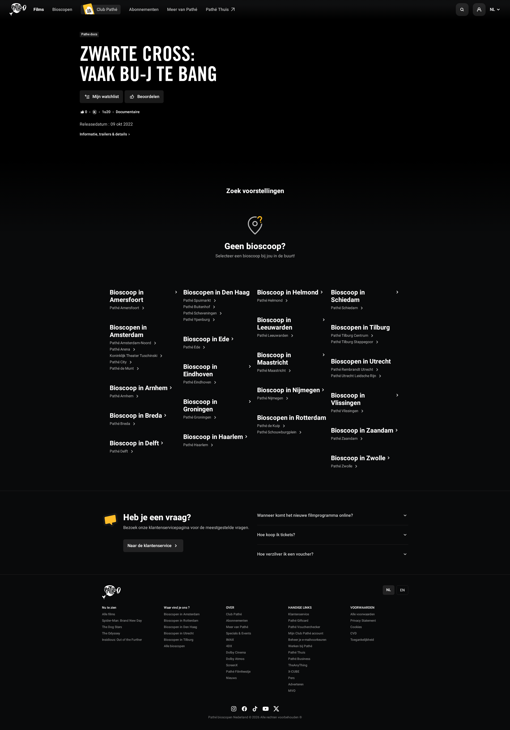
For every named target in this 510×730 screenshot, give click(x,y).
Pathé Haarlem (196, 445)
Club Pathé (107, 9)
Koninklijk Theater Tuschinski (134, 355)
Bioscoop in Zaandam (362, 430)
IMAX (230, 639)
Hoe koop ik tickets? (276, 535)
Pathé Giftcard (298, 620)
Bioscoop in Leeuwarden (274, 324)
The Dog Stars (112, 627)
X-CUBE (293, 671)
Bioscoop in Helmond (287, 292)
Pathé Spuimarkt (197, 300)
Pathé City (119, 362)
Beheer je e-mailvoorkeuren (307, 639)
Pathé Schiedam (345, 308)
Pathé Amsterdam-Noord (131, 343)
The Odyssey (111, 633)
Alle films (108, 614)
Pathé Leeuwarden (273, 335)
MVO (291, 690)
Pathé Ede (192, 347)
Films (38, 9)
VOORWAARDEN (362, 608)
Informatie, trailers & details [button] (103, 134)
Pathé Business (299, 658)
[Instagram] (234, 709)
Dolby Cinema (236, 652)
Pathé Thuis (218, 9)
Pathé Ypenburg (197, 319)
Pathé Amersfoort (125, 308)
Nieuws (231, 678)
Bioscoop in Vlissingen (348, 399)
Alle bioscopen (174, 646)
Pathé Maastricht (272, 370)
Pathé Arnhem (122, 396)
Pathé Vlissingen (345, 411)
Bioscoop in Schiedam (348, 296)
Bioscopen (62, 9)
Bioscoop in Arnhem (139, 388)
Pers (291, 678)
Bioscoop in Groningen (200, 405)
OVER (230, 608)
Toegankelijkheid (362, 639)
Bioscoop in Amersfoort (126, 296)
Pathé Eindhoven (197, 382)
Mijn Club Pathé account (305, 633)
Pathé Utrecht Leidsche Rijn (354, 376)
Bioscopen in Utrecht (361, 361)
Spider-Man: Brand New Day (122, 620)
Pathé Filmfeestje (238, 671)
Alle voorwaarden (362, 614)
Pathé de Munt (122, 368)
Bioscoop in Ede (206, 339)
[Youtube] (265, 709)
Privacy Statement (363, 620)
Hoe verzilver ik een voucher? (285, 554)
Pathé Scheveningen (200, 313)
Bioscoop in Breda (136, 416)
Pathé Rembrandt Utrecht (352, 369)
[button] (462, 9)
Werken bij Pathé (300, 646)
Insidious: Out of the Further (122, 639)
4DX (229, 646)
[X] (276, 709)
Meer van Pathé (182, 9)
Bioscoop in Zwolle (358, 458)
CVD (353, 633)
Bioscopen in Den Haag (216, 292)
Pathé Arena (120, 349)
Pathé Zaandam (344, 438)
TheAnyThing (297, 665)
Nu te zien (109, 608)
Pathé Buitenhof (197, 307)
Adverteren (296, 684)
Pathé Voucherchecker (304, 627)
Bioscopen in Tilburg (360, 327)
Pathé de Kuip (269, 426)
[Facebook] (244, 709)
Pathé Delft (119, 451)
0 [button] (86, 112)
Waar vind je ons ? (177, 608)
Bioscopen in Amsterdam (128, 331)
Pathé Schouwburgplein (277, 432)
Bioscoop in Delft (134, 443)
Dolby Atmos (235, 658)
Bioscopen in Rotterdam (291, 418)
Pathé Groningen (197, 417)
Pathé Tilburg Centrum (350, 335)
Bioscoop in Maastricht (274, 359)
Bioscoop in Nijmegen (288, 390)
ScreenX (232, 665)
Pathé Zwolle (342, 466)
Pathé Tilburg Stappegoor (352, 342)
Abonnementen (144, 9)
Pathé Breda (120, 423)
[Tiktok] (255, 709)
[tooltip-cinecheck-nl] (94, 112)
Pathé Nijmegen (270, 398)
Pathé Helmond (270, 300)
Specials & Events (238, 633)
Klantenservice (298, 614)
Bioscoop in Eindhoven (200, 370)
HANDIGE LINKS (300, 608)
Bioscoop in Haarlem (213, 437)
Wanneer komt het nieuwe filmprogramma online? (305, 515)
